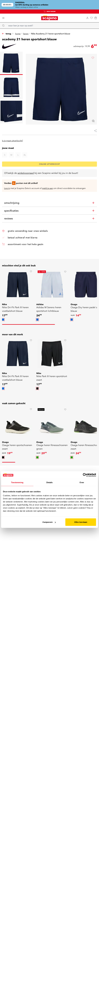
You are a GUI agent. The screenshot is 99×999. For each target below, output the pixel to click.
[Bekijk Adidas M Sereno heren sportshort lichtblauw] (52, 284)
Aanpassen (47, 522)
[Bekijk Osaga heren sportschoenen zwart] (17, 422)
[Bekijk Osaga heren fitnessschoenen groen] (52, 422)
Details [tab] (49, 482)
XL (25, 155)
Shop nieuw (51, 11)
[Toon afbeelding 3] (11, 111)
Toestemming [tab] (17, 482)
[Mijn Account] (87, 18)
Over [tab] (82, 482)
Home (17, 33)
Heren (25, 33)
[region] (49, 4)
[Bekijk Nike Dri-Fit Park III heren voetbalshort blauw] (17, 284)
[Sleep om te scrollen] (28, 324)
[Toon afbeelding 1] (11, 63)
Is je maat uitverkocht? (12, 140)
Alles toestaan (80, 522)
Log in (7, 188)
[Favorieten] (91, 18)
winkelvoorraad (26, 173)
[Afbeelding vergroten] (93, 121)
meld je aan (47, 188)
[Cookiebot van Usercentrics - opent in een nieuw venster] (84, 475)
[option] (3, 320)
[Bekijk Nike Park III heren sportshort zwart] (52, 353)
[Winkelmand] (95, 18)
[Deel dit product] (94, 130)
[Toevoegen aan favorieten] (93, 58)
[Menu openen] (3, 18)
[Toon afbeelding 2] (11, 87)
